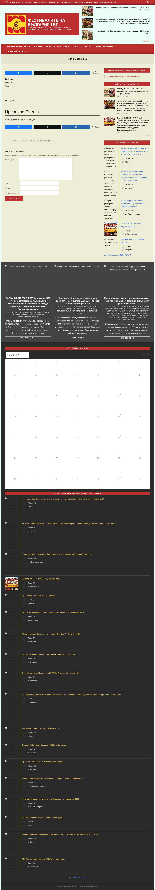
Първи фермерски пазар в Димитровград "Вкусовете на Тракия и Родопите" (133, 204)
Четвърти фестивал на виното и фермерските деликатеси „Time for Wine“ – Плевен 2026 (135, 151)
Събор (119, 315)
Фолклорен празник (80, 311)
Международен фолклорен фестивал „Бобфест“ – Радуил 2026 (51, 634)
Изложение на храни (31, 312)
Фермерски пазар (64, 311)
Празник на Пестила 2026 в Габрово (38, 596)
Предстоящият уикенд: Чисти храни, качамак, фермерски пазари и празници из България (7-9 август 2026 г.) (127, 301)
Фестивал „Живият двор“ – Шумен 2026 (40, 728)
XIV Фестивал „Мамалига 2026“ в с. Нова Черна (43, 859)
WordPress (93, 886)
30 (140, 458)
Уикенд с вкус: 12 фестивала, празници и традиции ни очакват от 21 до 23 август (133, 91)
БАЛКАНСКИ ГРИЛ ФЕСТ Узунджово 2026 (41, 579)
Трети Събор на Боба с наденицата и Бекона (42, 762)
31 (98, 375)
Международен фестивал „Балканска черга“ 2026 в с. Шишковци (52, 778)
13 (77, 416)
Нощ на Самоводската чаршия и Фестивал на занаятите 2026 (50, 799)
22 (119, 437)
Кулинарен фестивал (140, 309)
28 (98, 458)
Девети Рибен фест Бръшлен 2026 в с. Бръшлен (44, 745)
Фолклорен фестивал (127, 319)
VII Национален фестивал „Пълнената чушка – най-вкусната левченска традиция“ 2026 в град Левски (69, 523)
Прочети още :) (28, 338)
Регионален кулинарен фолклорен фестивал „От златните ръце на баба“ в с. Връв (60, 834)
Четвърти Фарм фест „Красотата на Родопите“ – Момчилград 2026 (53, 612)
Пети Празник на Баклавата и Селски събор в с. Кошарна (48, 654)
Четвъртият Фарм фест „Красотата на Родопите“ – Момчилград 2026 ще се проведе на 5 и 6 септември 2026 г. (77, 301)
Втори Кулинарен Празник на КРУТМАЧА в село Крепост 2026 (50, 673)
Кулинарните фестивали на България (122, 76)
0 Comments (47, 141)
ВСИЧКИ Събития (77, 877)
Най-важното (26, 314)
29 (119, 458)
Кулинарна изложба (75, 309)
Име (7, 183)
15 (119, 416)
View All (146, 41)
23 (140, 437)
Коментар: (9, 160)
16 (140, 416)
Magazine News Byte (74, 886)
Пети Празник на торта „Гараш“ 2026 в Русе (42, 817)
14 (98, 416)
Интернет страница (12, 193)
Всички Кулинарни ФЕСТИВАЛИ (117, 255)
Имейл (8, 188)
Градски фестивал (80, 307)
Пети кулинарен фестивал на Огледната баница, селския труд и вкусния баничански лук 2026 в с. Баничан (71, 694)
